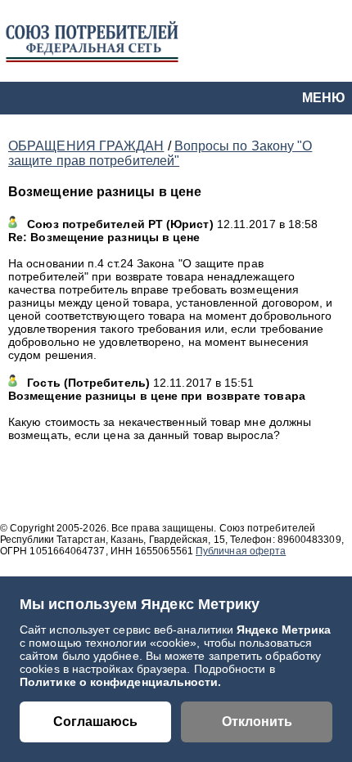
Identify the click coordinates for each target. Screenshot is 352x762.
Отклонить (257, 721)
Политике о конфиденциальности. (121, 681)
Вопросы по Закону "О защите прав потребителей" (160, 153)
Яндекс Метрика (284, 629)
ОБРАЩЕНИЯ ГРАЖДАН (86, 146)
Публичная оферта (241, 551)
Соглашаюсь (95, 721)
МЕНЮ (323, 98)
